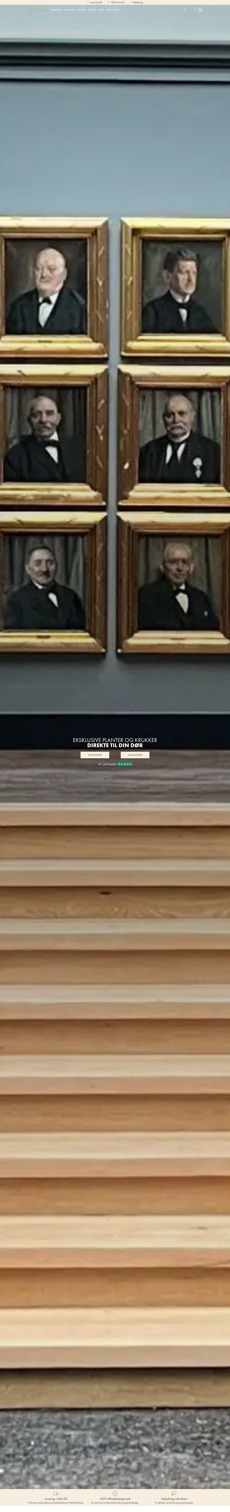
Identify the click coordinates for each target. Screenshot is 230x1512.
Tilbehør (92, 9)
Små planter (70, 9)
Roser (101, 9)
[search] (185, 10)
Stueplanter (55, 9)
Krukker (82, 9)
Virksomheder (113, 9)
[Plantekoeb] (37, 9)
